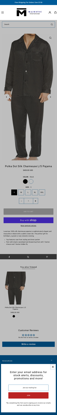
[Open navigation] (7, 12)
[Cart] (55, 12)
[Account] (50, 12)
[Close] (53, 367)
